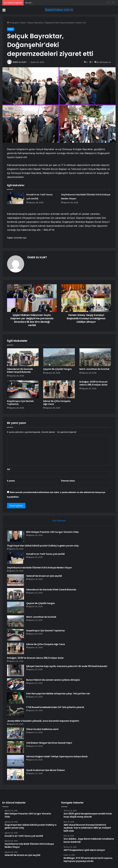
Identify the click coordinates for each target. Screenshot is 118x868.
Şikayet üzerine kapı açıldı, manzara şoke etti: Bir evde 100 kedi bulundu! (66, 666)
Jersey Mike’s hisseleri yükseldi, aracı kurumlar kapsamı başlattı (43, 720)
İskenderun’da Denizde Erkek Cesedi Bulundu (20, 370)
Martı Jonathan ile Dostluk (94, 369)
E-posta (11, 480)
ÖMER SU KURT (20, 62)
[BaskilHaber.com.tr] (59, 10)
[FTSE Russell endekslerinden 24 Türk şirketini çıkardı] (15, 711)
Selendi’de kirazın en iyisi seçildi (44, 575)
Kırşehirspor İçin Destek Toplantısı (20, 403)
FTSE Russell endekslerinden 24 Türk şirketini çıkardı (55, 707)
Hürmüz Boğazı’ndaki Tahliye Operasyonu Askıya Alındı (57, 756)
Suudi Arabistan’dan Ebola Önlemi (45, 770)
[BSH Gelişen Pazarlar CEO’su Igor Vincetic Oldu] (15, 536)
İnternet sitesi (68, 480)
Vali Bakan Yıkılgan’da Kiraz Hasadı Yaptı (49, 742)
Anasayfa (13, 22)
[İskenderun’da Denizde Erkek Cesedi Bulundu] (23, 357)
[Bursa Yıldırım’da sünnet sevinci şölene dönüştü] (15, 684)
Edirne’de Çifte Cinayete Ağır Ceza (57, 403)
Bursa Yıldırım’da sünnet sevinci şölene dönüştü (53, 679)
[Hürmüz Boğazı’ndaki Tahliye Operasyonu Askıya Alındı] (15, 760)
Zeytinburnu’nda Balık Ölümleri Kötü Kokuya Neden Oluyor (39, 567)
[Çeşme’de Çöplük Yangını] (59, 357)
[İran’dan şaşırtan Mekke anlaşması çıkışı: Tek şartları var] (15, 698)
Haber (23, 22)
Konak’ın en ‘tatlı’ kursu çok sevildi (41, 2)
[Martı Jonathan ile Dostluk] (95, 357)
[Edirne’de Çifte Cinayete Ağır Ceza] (59, 389)
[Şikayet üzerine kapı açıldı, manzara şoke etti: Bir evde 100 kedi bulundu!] (15, 670)
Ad (9, 469)
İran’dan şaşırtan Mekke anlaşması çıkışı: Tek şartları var (58, 693)
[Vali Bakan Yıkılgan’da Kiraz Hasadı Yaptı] (15, 747)
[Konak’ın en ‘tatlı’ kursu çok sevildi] (15, 198)
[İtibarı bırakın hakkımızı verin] (15, 733)
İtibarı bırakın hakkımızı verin (42, 729)
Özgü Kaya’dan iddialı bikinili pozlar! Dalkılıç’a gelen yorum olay (43, 545)
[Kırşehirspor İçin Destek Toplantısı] (23, 389)
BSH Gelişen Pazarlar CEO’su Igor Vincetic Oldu (52, 532)
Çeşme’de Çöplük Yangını (57, 369)
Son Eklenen (59, 520)
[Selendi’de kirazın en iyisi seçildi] (15, 580)
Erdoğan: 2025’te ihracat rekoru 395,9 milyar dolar (93, 383)
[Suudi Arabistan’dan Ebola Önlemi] (15, 774)
